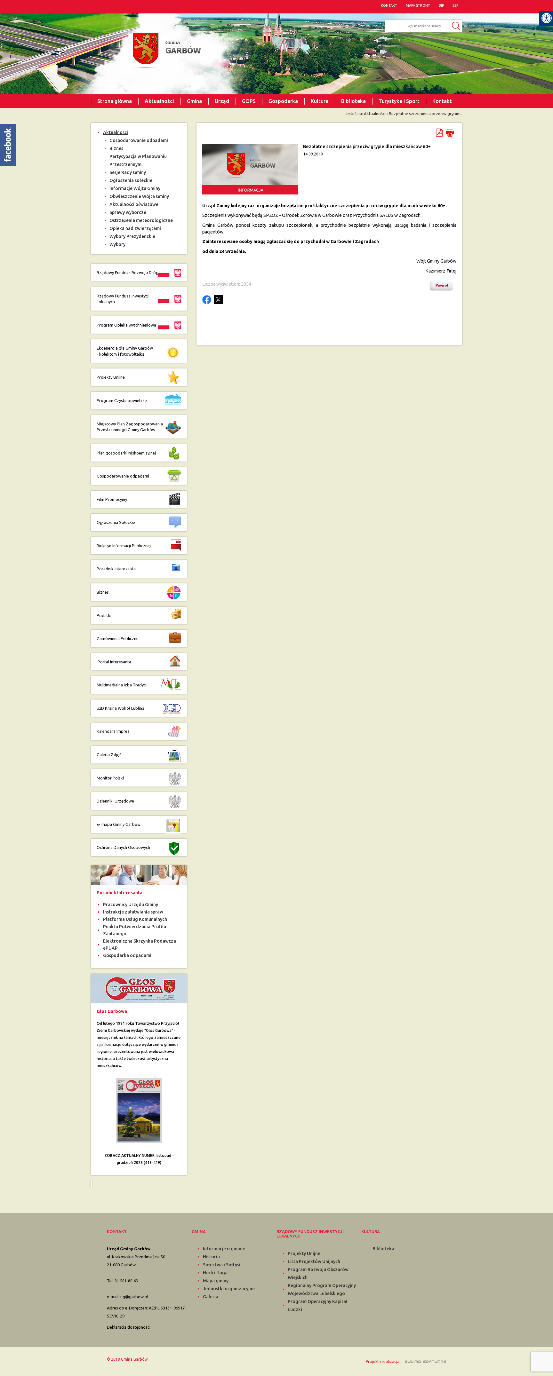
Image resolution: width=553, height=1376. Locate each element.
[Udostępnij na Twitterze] (218, 299)
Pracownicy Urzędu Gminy (130, 904)
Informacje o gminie (224, 1248)
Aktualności (159, 101)
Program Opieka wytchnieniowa (127, 325)
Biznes (116, 148)
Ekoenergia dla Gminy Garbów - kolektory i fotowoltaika (125, 351)
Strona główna (114, 101)
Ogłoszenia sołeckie (130, 180)
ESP (455, 5)
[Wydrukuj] (450, 133)
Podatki (104, 615)
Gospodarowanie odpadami (138, 140)
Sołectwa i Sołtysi (221, 1264)
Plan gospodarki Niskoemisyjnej (126, 453)
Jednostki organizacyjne (229, 1288)
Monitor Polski (110, 778)
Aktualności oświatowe (133, 204)
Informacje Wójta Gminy (134, 188)
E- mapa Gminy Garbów (118, 824)
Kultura (319, 101)
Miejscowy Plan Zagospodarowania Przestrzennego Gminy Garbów (130, 427)
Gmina (194, 101)
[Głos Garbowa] (139, 988)
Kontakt (442, 101)
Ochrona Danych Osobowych (123, 847)
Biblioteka (353, 101)
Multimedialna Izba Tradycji (122, 685)
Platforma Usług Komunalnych (135, 919)
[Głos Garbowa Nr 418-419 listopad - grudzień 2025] (139, 1110)
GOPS (249, 101)
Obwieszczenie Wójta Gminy (139, 196)
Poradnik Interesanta (117, 568)
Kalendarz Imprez (113, 731)
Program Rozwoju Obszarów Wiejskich (318, 1273)
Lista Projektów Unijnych (314, 1261)
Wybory (117, 244)
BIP (441, 5)
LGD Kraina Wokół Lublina (120, 708)
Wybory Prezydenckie (132, 236)
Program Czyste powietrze (122, 400)
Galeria (210, 1296)
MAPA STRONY (418, 5)
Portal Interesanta (114, 662)
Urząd (222, 101)
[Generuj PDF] (440, 133)
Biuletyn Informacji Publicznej (124, 545)
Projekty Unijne (111, 377)
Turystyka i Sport (399, 101)
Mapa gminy (215, 1280)
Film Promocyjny (112, 499)
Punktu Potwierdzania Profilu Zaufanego (134, 930)
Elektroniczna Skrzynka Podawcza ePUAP (139, 944)
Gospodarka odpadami (127, 955)
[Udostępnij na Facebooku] (206, 299)
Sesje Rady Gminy (127, 172)
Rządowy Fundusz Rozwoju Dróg (127, 272)
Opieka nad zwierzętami (135, 228)
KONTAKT (389, 5)
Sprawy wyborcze (127, 212)
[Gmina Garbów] (165, 51)
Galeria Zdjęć (109, 754)
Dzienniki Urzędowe (115, 801)
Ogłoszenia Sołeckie (116, 522)
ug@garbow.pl (134, 1296)
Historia (211, 1256)
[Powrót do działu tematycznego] (442, 286)
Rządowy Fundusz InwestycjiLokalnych (123, 299)
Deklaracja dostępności (128, 1327)
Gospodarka (283, 101)
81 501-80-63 (126, 1281)
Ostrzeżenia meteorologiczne (141, 220)
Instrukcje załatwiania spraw (133, 911)
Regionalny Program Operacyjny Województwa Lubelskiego (322, 1289)
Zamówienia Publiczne (118, 638)
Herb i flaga (215, 1272)
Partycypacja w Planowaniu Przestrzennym (138, 160)
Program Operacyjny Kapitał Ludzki (318, 1305)
